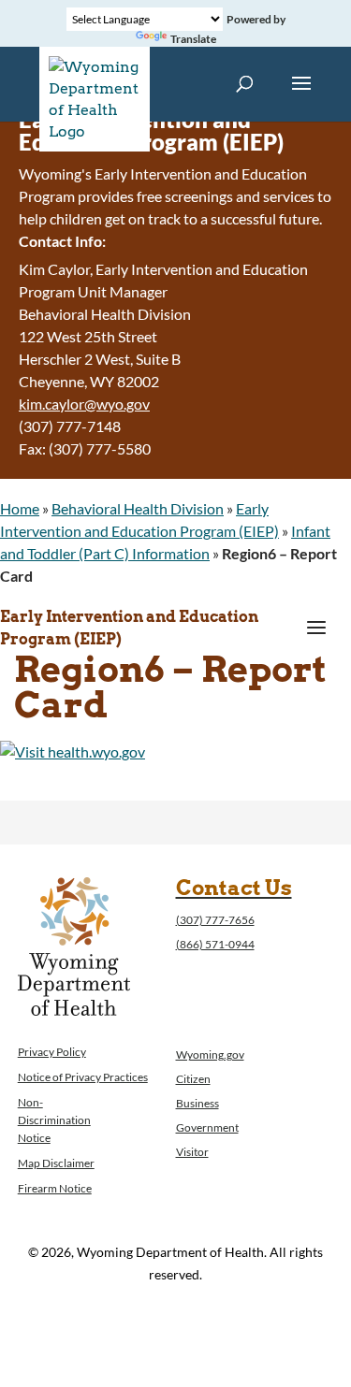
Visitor (192, 1152)
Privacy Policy (52, 1052)
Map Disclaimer (56, 1163)
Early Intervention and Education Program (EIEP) (129, 628)
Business (197, 1103)
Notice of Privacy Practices (83, 1077)
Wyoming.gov (210, 1054)
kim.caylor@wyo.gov (84, 403)
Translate (193, 39)
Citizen (193, 1079)
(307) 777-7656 (215, 920)
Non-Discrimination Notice (54, 1120)
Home (19, 508)
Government (207, 1127)
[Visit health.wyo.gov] (72, 751)
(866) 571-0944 (215, 944)
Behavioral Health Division (137, 508)
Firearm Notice (55, 1188)
